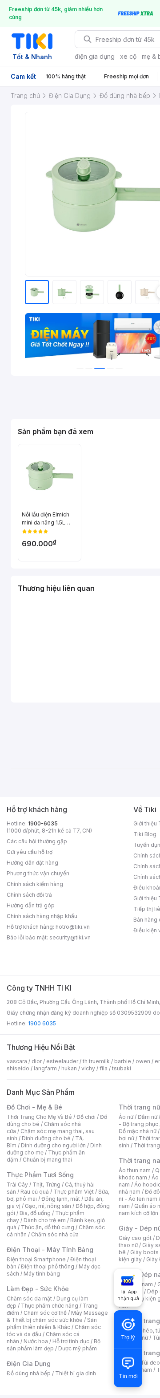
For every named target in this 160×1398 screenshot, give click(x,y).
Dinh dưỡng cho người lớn (53, 1145)
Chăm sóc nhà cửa (55, 1234)
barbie (122, 1061)
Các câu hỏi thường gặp (37, 841)
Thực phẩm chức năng (49, 1305)
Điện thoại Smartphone (36, 1259)
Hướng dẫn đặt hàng (32, 862)
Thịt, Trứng (46, 1184)
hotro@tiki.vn (73, 926)
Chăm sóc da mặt (29, 1298)
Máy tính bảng (42, 1273)
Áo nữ (126, 1117)
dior (37, 1061)
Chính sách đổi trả (29, 894)
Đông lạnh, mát (60, 1198)
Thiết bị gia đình (75, 1373)
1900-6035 (43, 823)
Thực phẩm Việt (73, 1191)
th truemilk (96, 1061)
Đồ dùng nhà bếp (29, 1373)
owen (143, 1061)
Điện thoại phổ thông (47, 1266)
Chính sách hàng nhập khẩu (42, 916)
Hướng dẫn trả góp (31, 905)
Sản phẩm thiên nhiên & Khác (52, 1323)
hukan (69, 1068)
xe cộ (128, 56)
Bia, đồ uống (35, 1213)
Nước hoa (36, 1341)
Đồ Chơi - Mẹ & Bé (34, 1107)
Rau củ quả (34, 1191)
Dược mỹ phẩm (77, 1348)
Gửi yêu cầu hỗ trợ (29, 852)
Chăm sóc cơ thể (45, 1312)
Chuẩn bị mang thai (47, 1159)
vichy (88, 1068)
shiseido (18, 1068)
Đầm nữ (147, 1117)
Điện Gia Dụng (29, 1363)
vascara (17, 1061)
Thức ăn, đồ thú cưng (47, 1227)
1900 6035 (42, 1023)
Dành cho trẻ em (45, 1220)
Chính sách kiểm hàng (35, 884)
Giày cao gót (135, 1238)
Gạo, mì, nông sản (48, 1206)
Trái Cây (17, 1184)
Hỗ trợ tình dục (70, 1341)
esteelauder (62, 1061)
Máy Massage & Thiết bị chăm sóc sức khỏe (57, 1316)
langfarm (45, 1068)
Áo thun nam (135, 1170)
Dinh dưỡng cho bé (46, 1138)
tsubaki (121, 1068)
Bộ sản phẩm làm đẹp (53, 1345)
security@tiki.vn (70, 937)
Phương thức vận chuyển (38, 873)
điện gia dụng (95, 56)
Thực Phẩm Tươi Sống (40, 1175)
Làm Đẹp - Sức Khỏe (38, 1288)
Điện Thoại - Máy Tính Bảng (50, 1249)
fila (104, 1068)
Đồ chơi (86, 1117)
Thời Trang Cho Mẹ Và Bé (39, 1117)
